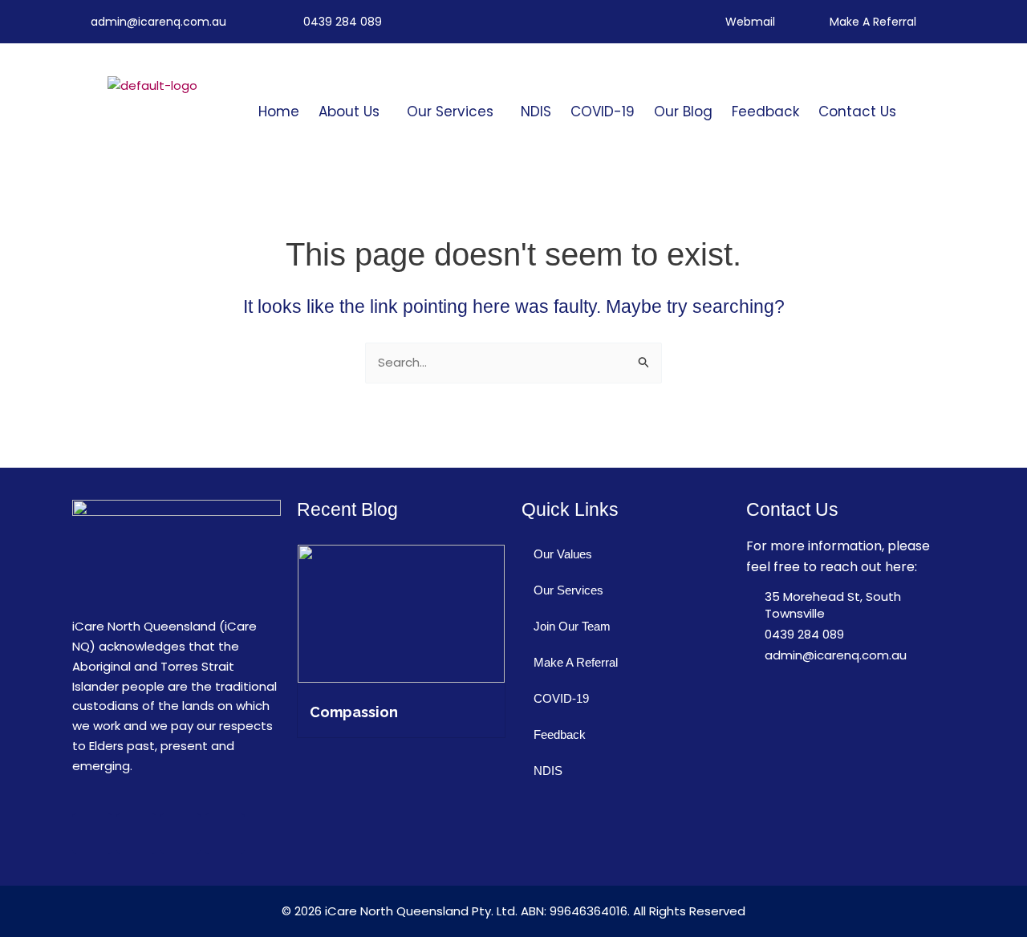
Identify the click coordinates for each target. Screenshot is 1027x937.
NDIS (536, 111)
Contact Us (857, 111)
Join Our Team (572, 626)
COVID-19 (602, 111)
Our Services (450, 111)
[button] (353, 111)
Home (278, 111)
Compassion (354, 712)
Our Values (563, 554)
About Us (349, 111)
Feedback (765, 111)
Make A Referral (576, 662)
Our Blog (683, 111)
